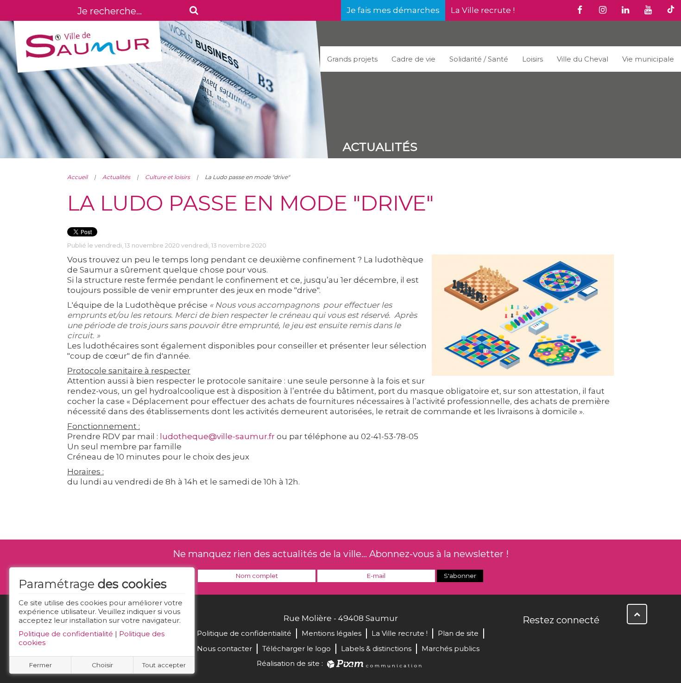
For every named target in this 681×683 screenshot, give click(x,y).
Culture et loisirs (167, 177)
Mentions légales (331, 633)
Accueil (77, 177)
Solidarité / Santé (478, 59)
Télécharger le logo (296, 648)
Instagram (591, 640)
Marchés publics (450, 648)
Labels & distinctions (376, 648)
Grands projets (352, 59)
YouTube (571, 640)
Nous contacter (224, 648)
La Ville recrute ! (483, 10)
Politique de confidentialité (66, 633)
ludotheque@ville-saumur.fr (217, 436)
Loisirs (532, 59)
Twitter (550, 640)
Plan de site (458, 633)
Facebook (530, 640)
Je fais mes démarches (393, 10)
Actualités (116, 177)
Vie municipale (648, 59)
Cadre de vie (413, 59)
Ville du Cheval (582, 59)
